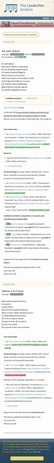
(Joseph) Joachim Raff (17, 183)
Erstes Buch (21, 398)
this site (36, 451)
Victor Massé (14, 365)
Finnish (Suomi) (16, 245)
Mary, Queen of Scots (17, 341)
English (14, 234)
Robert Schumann (16, 197)
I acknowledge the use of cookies (27, 458)
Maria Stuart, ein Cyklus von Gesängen (29, 190)
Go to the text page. (14, 166)
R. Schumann (20, 101)
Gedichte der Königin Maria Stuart (31, 203)
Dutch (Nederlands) (19, 224)
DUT (16, 57)
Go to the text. (12, 406)
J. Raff (10, 101)
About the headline (11, 107)
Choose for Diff (9, 284)
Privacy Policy (30, 449)
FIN (24, 57)
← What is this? (29, 98)
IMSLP (14, 210)
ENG (20, 57)
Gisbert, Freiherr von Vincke (20, 134)
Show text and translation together (20, 34)
